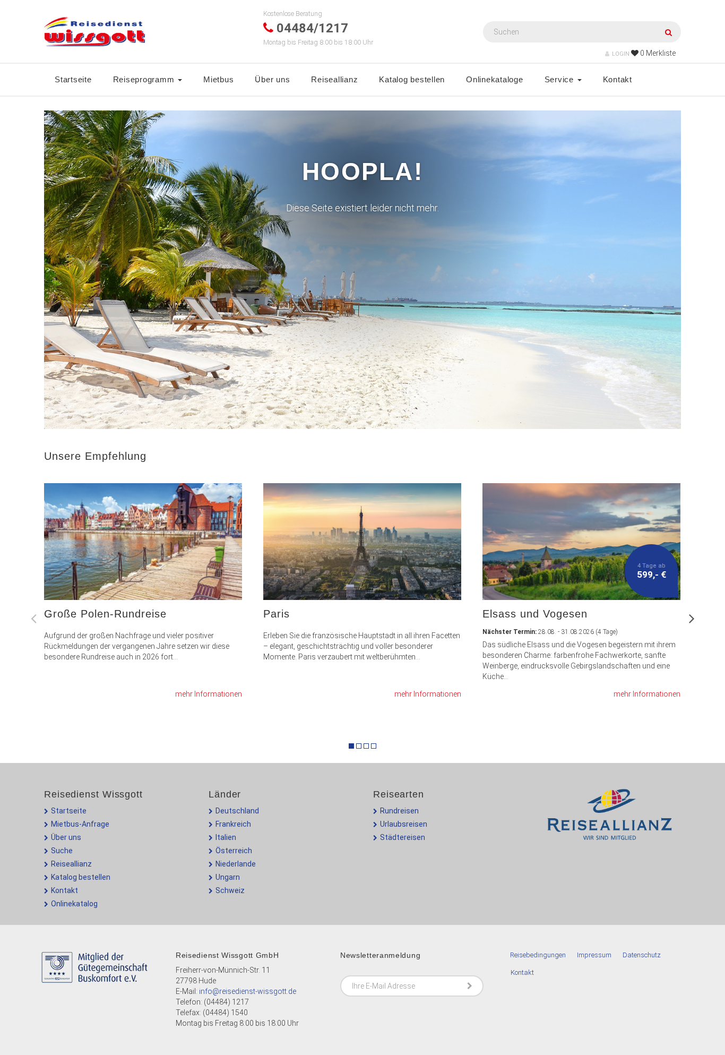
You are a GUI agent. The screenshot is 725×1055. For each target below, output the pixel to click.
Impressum (594, 955)
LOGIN (620, 53)
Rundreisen (399, 811)
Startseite (73, 79)
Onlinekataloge (494, 79)
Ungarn (227, 877)
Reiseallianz (334, 79)
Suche (62, 850)
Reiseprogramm (145, 79)
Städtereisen (402, 837)
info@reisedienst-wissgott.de (247, 991)
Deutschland (237, 811)
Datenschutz (642, 955)
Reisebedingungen (538, 955)
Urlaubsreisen (403, 824)
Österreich (233, 850)
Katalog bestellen (412, 79)
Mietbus (218, 79)
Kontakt (617, 79)
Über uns (272, 79)
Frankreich (233, 824)
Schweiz (230, 890)
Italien (225, 837)
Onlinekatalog (74, 903)
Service (560, 79)
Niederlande (235, 864)
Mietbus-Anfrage (80, 824)
